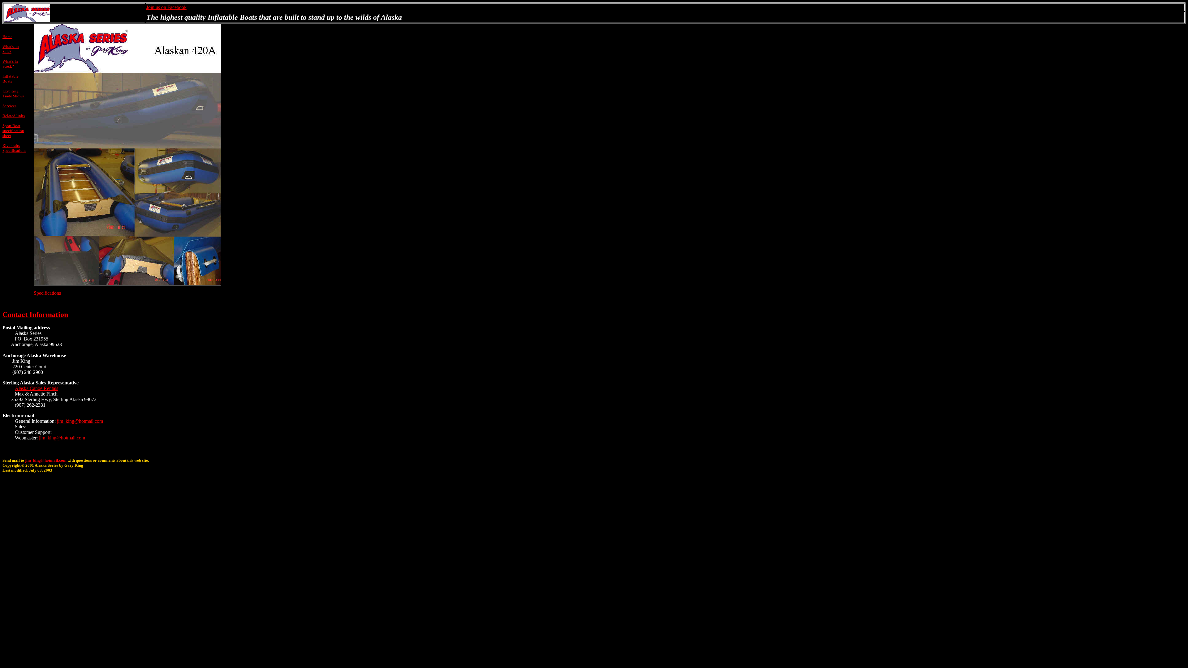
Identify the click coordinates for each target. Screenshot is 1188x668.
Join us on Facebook (166, 7)
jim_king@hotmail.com (80, 421)
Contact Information (35, 314)
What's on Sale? (10, 49)
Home (7, 36)
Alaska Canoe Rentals (36, 388)
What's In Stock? (10, 64)
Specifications (47, 293)
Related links (13, 115)
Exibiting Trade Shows (13, 93)
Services (9, 106)
